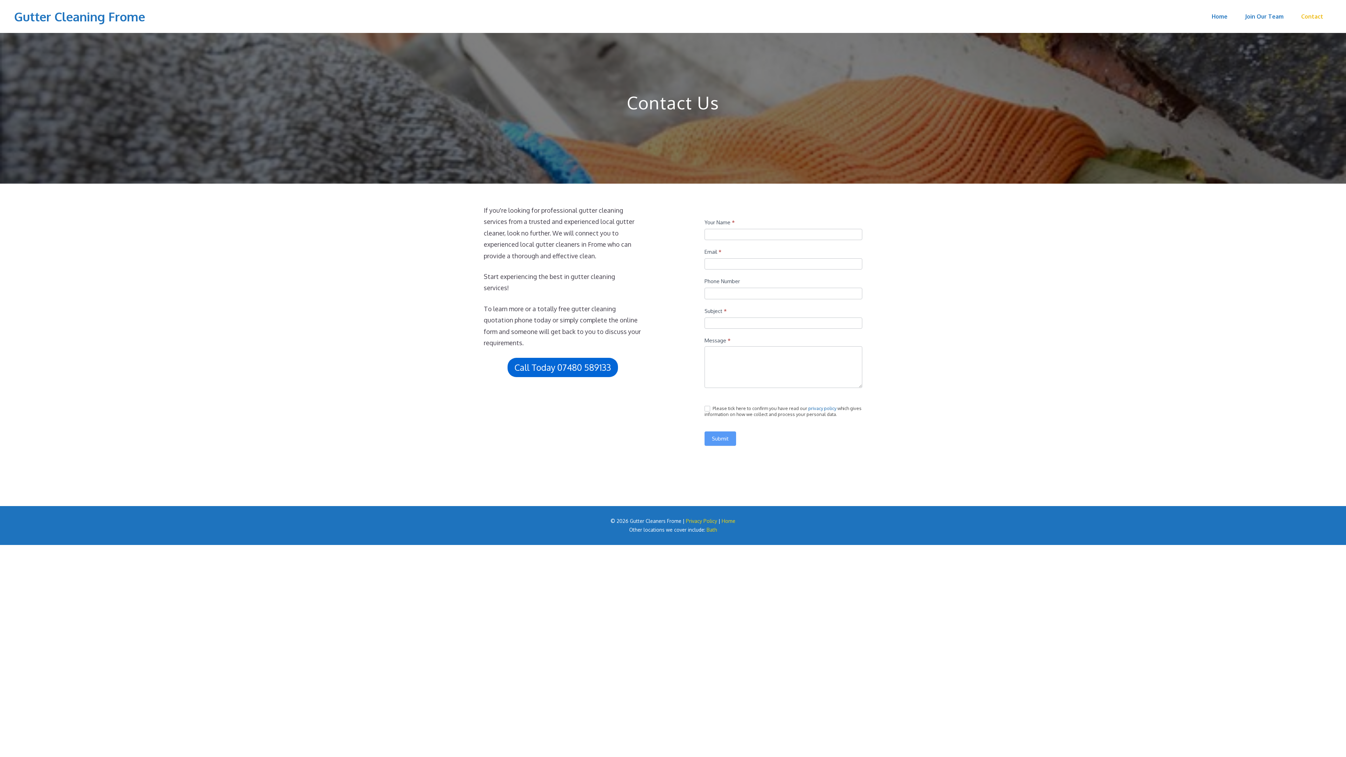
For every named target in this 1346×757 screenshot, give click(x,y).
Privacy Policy (701, 521)
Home (1220, 16)
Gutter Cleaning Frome (79, 16)
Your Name (720, 222)
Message (717, 340)
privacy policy (822, 408)
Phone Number (722, 281)
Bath (712, 530)
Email (713, 251)
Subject (716, 311)
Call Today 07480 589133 (563, 367)
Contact (1312, 16)
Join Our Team (1264, 16)
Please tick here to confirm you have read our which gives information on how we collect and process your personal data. (783, 411)
